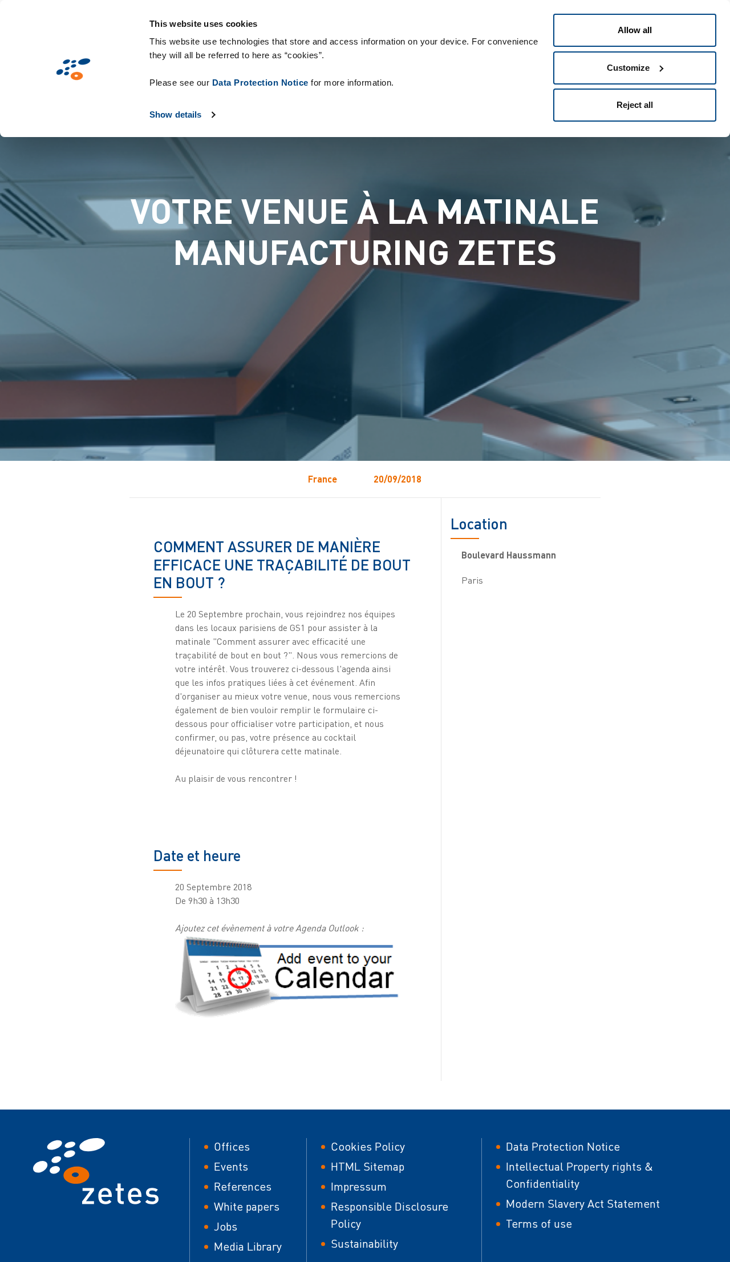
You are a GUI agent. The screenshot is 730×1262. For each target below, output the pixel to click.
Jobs (225, 1226)
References (242, 1186)
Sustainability (364, 1243)
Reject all (635, 105)
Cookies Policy (368, 1146)
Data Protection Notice (260, 82)
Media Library (248, 1246)
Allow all (635, 30)
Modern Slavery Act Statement (583, 1203)
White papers (246, 1206)
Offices (232, 1146)
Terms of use (539, 1223)
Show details (175, 114)
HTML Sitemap (367, 1166)
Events (231, 1166)
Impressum (359, 1186)
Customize (628, 68)
